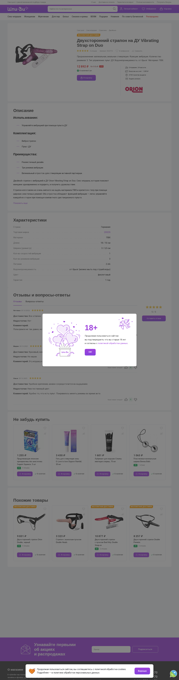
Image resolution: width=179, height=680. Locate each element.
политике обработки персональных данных (76, 672)
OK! (90, 352)
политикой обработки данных (113, 343)
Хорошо (142, 671)
